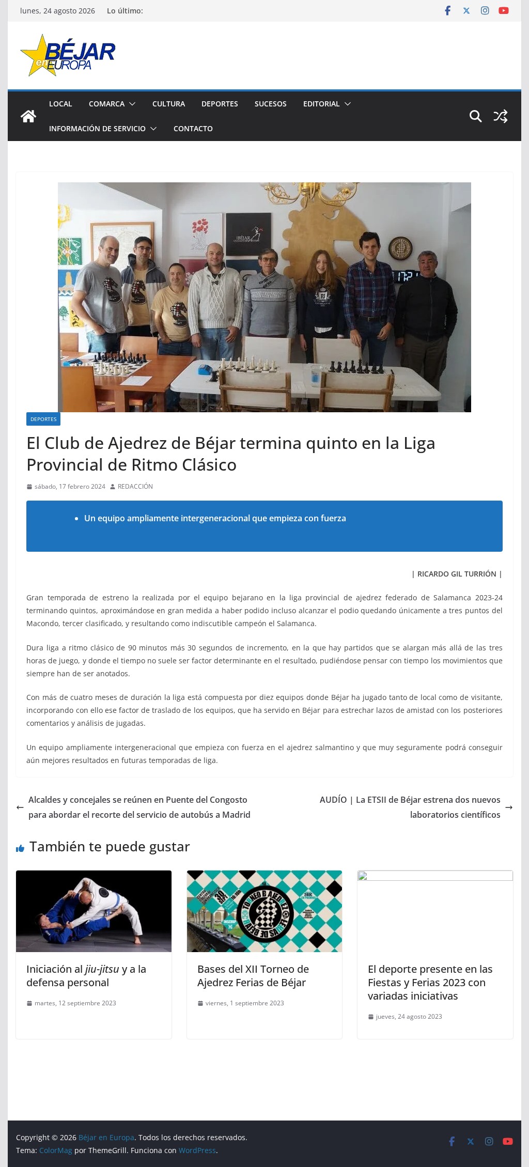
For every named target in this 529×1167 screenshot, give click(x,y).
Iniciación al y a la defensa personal (86, 975)
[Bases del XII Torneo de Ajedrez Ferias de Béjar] (264, 877)
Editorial (321, 103)
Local (60, 103)
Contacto (193, 128)
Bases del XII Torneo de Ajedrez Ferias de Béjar (253, 975)
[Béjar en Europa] (28, 116)
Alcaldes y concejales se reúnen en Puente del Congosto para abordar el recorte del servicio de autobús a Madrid (139, 807)
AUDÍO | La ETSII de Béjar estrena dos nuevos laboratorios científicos (410, 807)
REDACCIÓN (135, 486)
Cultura (168, 103)
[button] (130, 104)
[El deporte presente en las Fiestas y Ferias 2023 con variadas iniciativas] (434, 877)
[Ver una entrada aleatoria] (500, 116)
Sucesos (271, 103)
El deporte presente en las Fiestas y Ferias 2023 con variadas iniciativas (430, 982)
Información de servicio (97, 128)
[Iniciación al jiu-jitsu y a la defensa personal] (93, 877)
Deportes (219, 103)
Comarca (107, 103)
